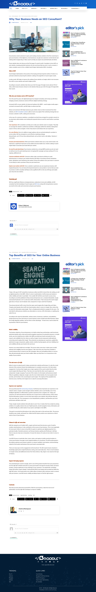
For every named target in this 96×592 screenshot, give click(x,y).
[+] (33, 229)
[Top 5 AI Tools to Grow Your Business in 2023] (66, 72)
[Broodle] (27, 3)
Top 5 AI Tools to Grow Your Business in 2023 (78, 71)
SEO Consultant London (21, 111)
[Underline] (19, 229)
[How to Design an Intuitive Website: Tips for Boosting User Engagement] (66, 35)
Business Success (16, 191)
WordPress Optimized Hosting (50, 589)
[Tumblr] (81, 3)
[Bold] (15, 229)
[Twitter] (84, 3)
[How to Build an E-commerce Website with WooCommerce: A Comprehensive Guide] (66, 63)
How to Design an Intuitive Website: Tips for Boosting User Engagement (78, 34)
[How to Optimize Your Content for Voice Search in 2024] (66, 53)
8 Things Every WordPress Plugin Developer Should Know (78, 44)
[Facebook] (75, 3)
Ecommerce (73, 65)
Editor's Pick (73, 37)
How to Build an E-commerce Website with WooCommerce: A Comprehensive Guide (79, 62)
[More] (51, 195)
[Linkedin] (79, 3)
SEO (20, 16)
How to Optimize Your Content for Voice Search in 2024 (78, 53)
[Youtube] (86, 3)
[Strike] (21, 229)
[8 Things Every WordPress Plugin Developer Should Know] (66, 44)
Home (10, 16)
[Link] (30, 229)
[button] (10, 8)
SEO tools (37, 184)
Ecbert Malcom (15, 22)
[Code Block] (28, 229)
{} (31, 229)
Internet (73, 73)
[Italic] (17, 229)
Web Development (15, 16)
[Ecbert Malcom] (10, 22)
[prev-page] (63, 78)
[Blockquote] (26, 229)
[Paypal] (57, 561)
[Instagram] (77, 3)
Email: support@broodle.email (48, 564)
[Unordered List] (24, 229)
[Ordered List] (23, 229)
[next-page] (65, 78)
